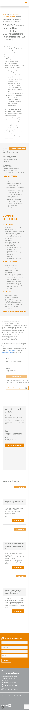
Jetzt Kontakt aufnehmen (14, 445)
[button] (2, 707)
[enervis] (7, 3)
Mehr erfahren (18, 520)
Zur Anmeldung (16, 376)
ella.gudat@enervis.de (14, 441)
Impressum (3, 697)
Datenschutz (10, 697)
